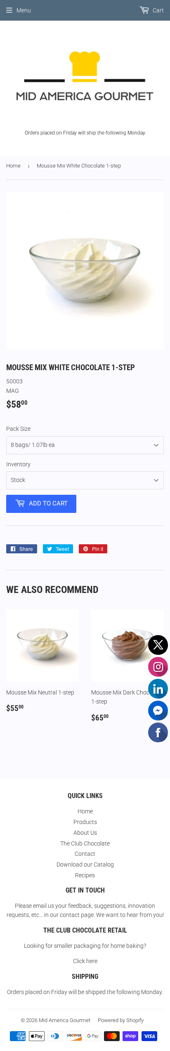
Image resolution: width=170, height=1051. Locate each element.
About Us (85, 832)
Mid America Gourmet (64, 1020)
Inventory (18, 464)
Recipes (85, 875)
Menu (24, 10)
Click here (85, 961)
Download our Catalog (85, 864)
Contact (85, 853)
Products (85, 822)
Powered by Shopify (121, 1020)
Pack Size (18, 428)
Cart (157, 10)
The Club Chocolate (85, 843)
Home (13, 166)
